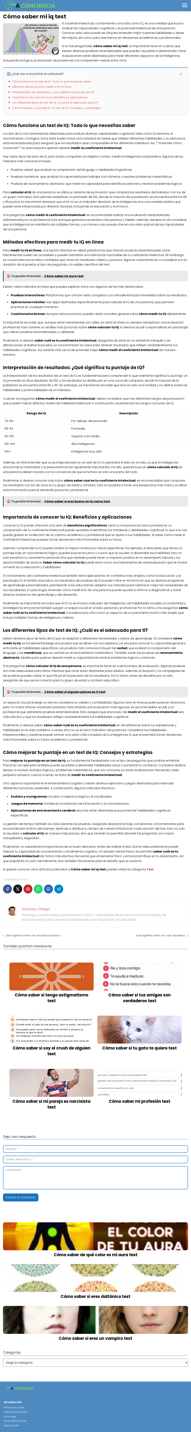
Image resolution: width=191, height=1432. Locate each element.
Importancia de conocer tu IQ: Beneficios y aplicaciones (49, 97)
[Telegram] (58, 889)
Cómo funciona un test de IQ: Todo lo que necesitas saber (51, 81)
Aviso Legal (10, 1416)
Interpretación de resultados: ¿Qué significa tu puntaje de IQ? (53, 92)
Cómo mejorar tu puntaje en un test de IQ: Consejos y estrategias (56, 108)
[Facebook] (7, 889)
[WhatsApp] (38, 889)
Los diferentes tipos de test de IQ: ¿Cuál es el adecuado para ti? (55, 102)
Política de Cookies (14, 1407)
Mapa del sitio (11, 1425)
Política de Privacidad (15, 1412)
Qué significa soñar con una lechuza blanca (33, 935)
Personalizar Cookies (15, 1421)
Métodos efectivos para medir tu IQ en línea (41, 87)
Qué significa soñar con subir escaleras (160, 935)
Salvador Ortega (36, 909)
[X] (17, 889)
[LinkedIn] (48, 889)
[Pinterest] (28, 889)
